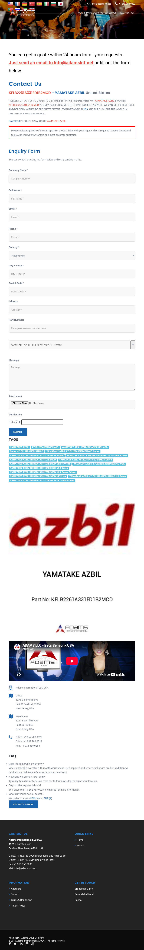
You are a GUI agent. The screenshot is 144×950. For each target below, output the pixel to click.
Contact (129, 12)
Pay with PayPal (23, 804)
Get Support (111, 12)
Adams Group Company (32, 937)
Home (80, 12)
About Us (98, 12)
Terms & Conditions (21, 900)
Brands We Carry (84, 888)
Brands (88, 12)
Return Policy (18, 905)
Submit (17, 431)
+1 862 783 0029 (127, 3)
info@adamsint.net (101, 3)
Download (14, 121)
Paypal (78, 900)
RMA (121, 12)
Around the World (84, 894)
